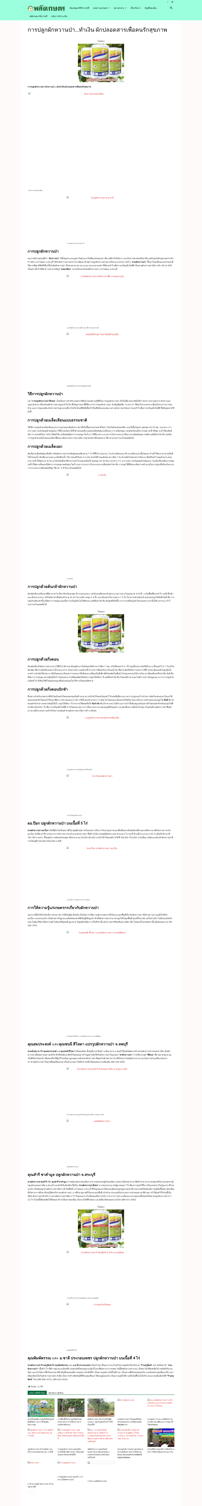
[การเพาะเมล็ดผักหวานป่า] (101, 1470)
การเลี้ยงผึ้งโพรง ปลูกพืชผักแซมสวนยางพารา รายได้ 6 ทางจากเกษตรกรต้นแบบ (70, 1422)
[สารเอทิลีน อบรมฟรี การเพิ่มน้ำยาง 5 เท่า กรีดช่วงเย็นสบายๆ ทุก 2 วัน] (160, 1437)
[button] (171, 8)
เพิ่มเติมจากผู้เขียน (56, 1393)
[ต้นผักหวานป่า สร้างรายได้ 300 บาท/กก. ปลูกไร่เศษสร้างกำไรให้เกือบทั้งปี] (101, 1408)
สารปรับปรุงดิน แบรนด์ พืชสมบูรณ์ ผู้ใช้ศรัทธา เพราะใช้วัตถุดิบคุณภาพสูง (41, 1422)
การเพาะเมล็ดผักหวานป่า (97, 1481)
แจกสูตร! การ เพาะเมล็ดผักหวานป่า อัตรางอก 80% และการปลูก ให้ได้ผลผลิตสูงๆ (160, 1422)
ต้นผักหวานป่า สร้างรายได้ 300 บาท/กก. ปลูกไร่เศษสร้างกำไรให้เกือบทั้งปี (100, 1422)
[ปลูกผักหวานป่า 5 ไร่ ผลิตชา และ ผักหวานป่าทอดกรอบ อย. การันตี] (41, 1437)
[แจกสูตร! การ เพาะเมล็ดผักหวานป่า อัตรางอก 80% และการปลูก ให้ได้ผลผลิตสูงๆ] (160, 1408)
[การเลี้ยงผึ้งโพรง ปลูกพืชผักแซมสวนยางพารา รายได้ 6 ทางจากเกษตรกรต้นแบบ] (71, 1408)
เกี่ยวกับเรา (135, 8)
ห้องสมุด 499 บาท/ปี (79, 8)
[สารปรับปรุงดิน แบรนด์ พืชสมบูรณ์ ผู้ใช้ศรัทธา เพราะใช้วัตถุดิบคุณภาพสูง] (41, 1408)
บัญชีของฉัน (151, 8)
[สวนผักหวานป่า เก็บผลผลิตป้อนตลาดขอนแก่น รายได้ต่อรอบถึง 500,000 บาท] (130, 1408)
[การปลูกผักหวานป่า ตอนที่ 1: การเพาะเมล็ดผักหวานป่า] (71, 1468)
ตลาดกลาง (119, 8)
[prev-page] (29, 1492)
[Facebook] (168, 2)
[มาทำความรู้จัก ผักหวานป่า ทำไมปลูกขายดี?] (41, 1471)
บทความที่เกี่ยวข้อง (37, 1393)
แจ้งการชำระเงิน (59, 16)
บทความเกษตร (100, 8)
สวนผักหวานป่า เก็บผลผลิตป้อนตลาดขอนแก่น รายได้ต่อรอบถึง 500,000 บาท (129, 1422)
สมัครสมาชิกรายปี (38, 16)
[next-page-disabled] (33, 1492)
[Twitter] (172, 2)
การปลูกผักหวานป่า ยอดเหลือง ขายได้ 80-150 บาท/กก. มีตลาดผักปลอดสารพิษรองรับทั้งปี (71, 1452)
